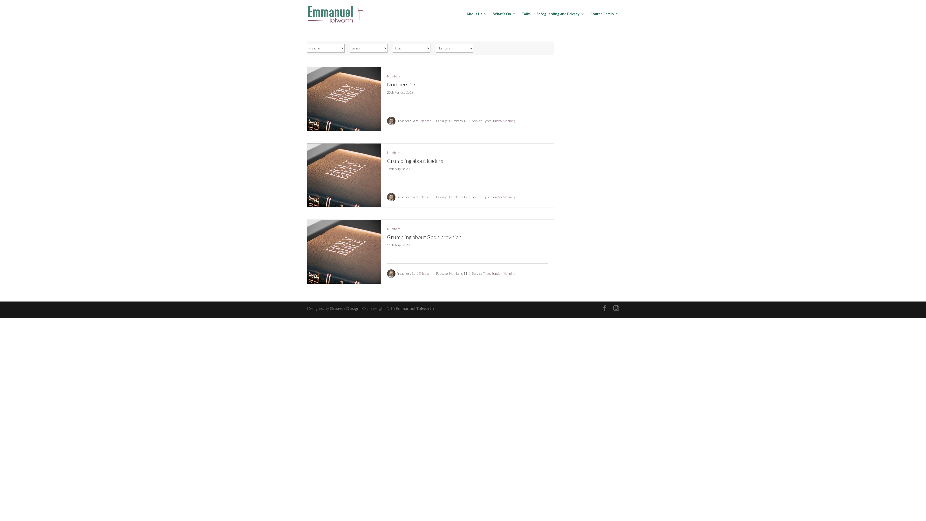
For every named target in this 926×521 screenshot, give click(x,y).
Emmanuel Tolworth (415, 308)
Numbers (394, 76)
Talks (526, 14)
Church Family (602, 14)
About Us (474, 14)
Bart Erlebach (421, 121)
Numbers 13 (401, 84)
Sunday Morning (503, 121)
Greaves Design (345, 308)
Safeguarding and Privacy (558, 14)
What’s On (502, 14)
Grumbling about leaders (415, 161)
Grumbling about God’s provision (424, 237)
